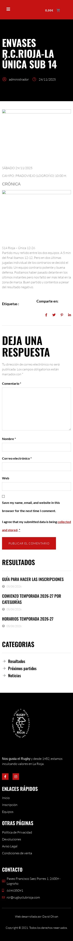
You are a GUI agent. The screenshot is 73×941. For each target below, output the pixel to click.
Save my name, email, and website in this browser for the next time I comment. (31, 507)
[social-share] (46, 314)
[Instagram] (16, 776)
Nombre (9, 439)
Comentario (11, 383)
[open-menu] (6, 9)
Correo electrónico (17, 458)
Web (5, 478)
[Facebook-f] (5, 776)
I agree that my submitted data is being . (36, 526)
